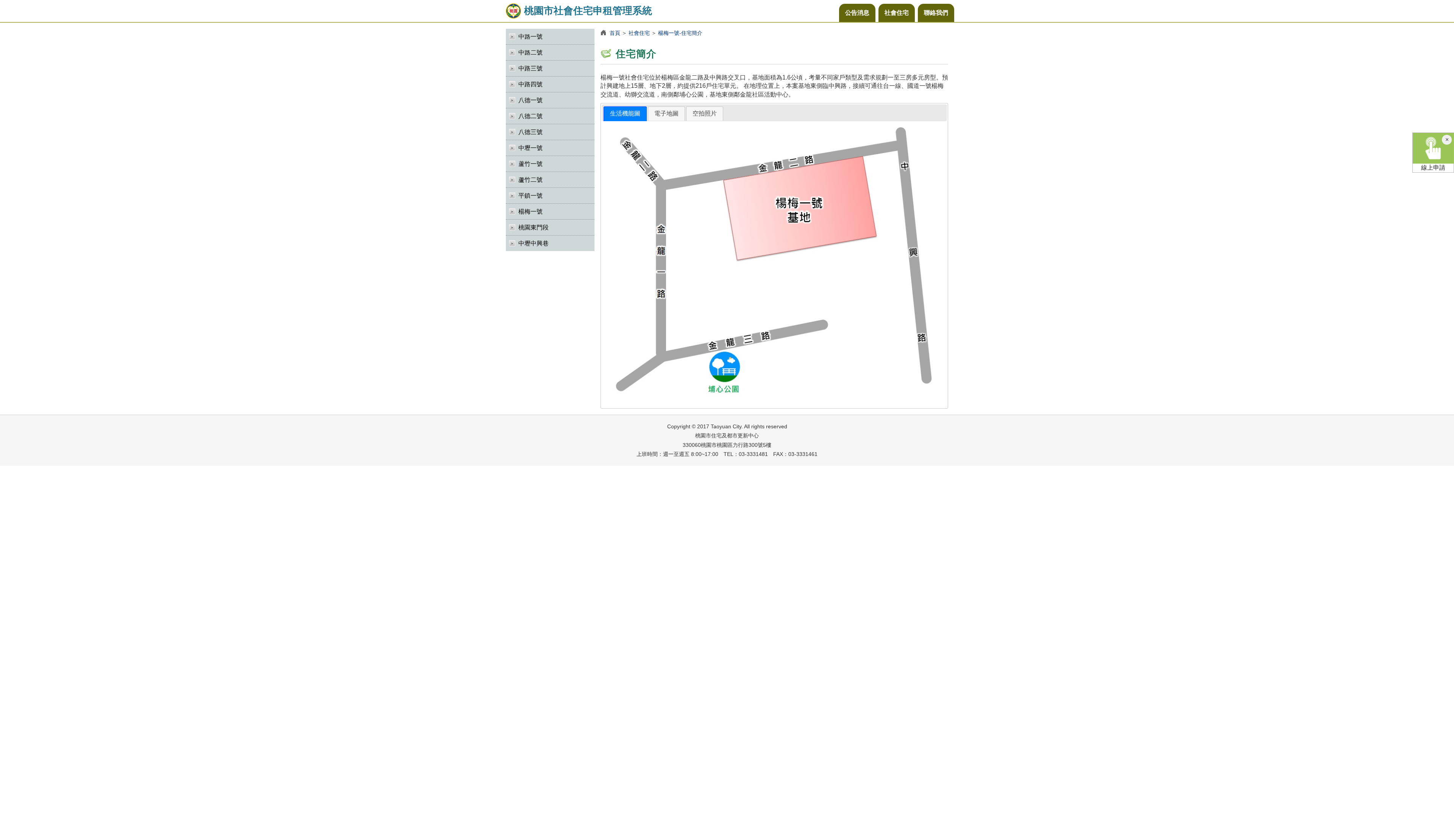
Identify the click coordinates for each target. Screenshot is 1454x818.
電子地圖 (666, 113)
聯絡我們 (936, 12)
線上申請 (1433, 167)
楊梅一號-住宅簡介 (680, 33)
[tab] (625, 113)
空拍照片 (705, 113)
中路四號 (530, 84)
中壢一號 (530, 148)
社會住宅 (897, 12)
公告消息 (857, 12)
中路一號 (530, 36)
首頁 (615, 33)
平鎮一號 (530, 195)
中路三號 (530, 68)
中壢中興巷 (533, 243)
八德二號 (530, 116)
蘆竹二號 (530, 179)
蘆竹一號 (530, 164)
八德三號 (530, 132)
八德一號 (530, 100)
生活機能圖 (625, 113)
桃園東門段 (533, 227)
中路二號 (530, 52)
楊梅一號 (530, 211)
